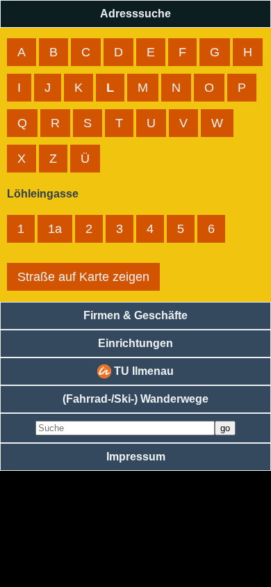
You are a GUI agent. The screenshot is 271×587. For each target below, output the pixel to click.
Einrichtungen (135, 343)
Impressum (135, 457)
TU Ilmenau (142, 371)
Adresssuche (135, 13)
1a (55, 229)
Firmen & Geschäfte (135, 315)
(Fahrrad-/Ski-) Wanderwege (135, 399)
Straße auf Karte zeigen (83, 277)
